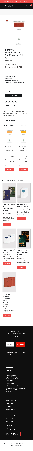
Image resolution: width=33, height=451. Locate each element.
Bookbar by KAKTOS (11, 400)
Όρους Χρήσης (13, 350)
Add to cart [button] (10, 169)
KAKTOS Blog (9, 403)
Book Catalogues (11, 409)
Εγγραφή (21, 344)
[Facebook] (7, 429)
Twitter (9, 101)
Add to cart (15, 95)
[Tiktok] (18, 429)
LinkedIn (12, 101)
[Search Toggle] (26, 6)
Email (15, 101)
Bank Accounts (10, 421)
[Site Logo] (9, 6)
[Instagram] (11, 429)
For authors (9, 406)
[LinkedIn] (14, 429)
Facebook (6, 101)
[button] (3, 5)
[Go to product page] (9, 137)
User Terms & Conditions (13, 416)
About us (8, 398)
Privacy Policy (9, 418)
